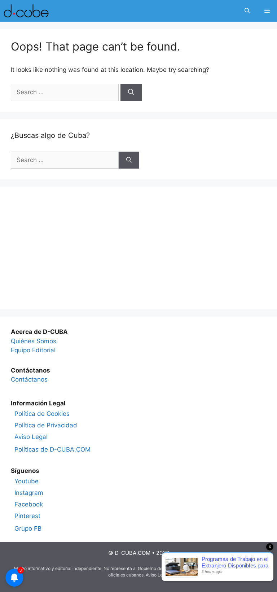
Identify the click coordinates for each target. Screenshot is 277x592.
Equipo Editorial (33, 350)
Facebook (28, 504)
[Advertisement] (138, 248)
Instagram (28, 493)
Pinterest (27, 516)
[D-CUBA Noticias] (26, 11)
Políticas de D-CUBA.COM (52, 449)
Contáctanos (29, 379)
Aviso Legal (31, 437)
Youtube (26, 481)
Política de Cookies (42, 414)
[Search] (131, 92)
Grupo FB (27, 528)
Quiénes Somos (33, 341)
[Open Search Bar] (247, 11)
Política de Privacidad (45, 425)
